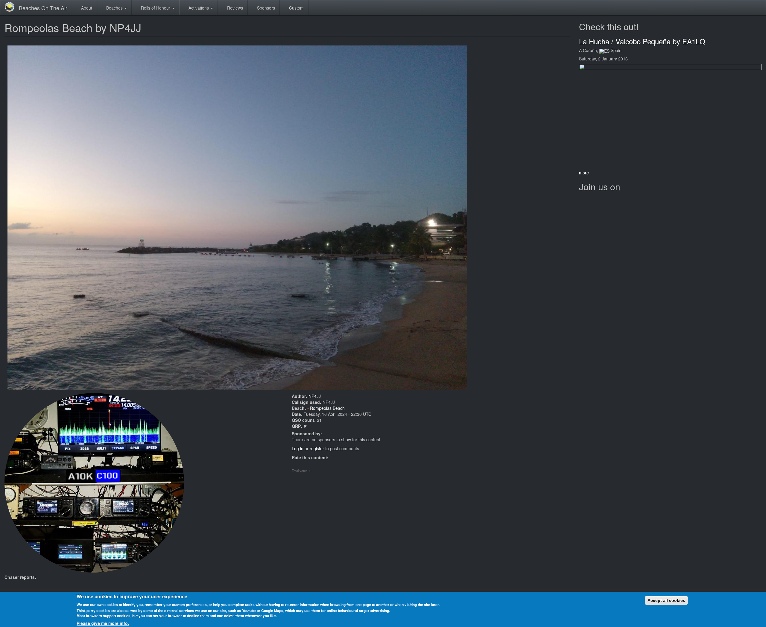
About (86, 8)
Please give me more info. (103, 623)
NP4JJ (314, 396)
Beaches (114, 8)
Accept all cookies (666, 600)
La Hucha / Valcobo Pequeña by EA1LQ (642, 41)
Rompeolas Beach (327, 408)
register (317, 448)
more (584, 173)
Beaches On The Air (43, 8)
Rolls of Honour (155, 8)
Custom (296, 8)
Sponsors (265, 8)
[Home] (12, 7)
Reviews (234, 8)
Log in (297, 448)
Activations (198, 8)
